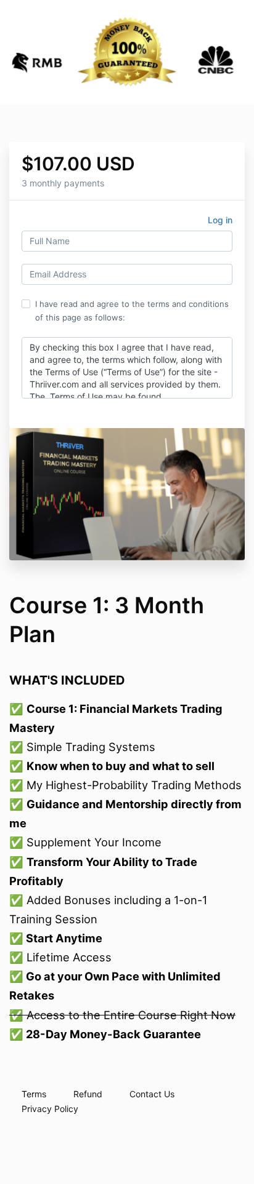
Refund (87, 1094)
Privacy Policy (50, 1108)
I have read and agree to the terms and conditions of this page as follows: (132, 310)
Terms (34, 1094)
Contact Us (151, 1094)
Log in (220, 220)
